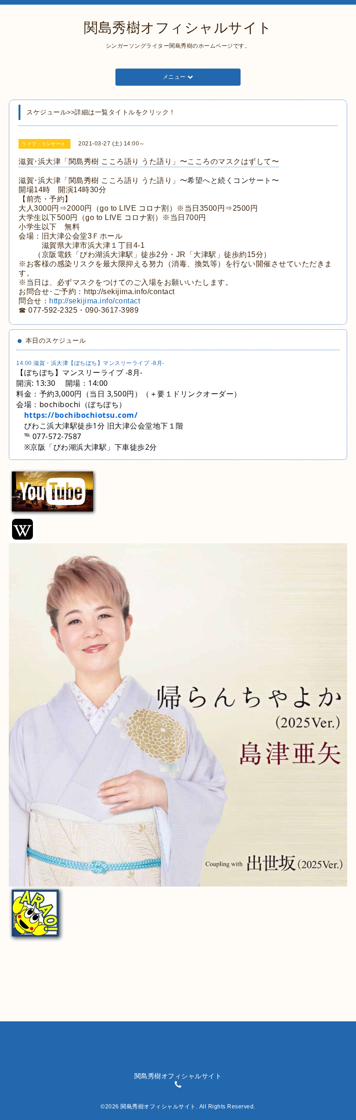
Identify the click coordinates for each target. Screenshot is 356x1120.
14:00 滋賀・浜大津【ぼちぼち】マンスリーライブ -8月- (90, 363)
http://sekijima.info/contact (94, 301)
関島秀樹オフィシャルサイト (178, 27)
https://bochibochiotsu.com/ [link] (81, 415)
